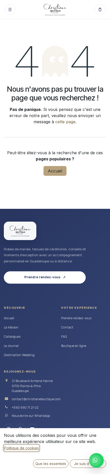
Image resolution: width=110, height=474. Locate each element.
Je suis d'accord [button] (88, 463)
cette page (65, 121)
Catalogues (12, 336)
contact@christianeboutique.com (36, 399)
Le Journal (11, 346)
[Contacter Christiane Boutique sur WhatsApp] (96, 460)
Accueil (55, 170)
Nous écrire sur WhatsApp (31, 416)
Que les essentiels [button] (50, 463)
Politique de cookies (21, 448)
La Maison (11, 327)
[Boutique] (100, 9)
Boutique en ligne (73, 346)
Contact (67, 327)
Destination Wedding (19, 355)
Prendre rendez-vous (76, 318)
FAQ (64, 336)
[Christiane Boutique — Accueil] (20, 231)
